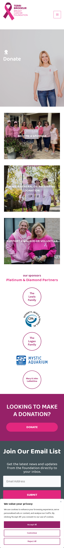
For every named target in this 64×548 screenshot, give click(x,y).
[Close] (61, 501)
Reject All (32, 541)
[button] (32, 494)
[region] (32, 523)
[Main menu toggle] (57, 14)
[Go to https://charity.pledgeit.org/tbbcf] (32, 188)
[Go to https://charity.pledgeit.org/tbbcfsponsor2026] (32, 136)
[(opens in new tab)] (32, 319)
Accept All (32, 524)
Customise (32, 533)
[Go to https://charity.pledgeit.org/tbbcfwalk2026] (32, 241)
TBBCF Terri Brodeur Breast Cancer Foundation (23, 23)
